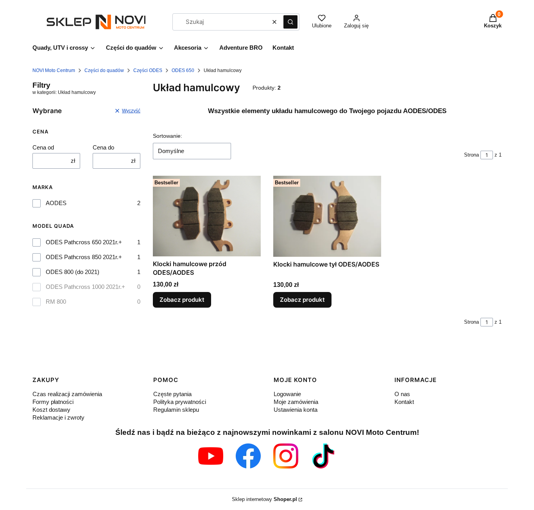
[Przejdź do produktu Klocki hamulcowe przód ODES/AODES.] (207, 216)
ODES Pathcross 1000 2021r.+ (85, 286)
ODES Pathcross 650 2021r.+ (84, 242)
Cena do (103, 147)
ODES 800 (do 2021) (72, 272)
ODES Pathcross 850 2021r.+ (84, 257)
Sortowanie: (167, 136)
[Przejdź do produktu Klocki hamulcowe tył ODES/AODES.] (327, 216)
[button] (290, 22)
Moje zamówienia (296, 401)
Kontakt (404, 401)
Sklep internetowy (264, 499)
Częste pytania (172, 394)
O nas (402, 394)
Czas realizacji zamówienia (67, 394)
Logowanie (287, 394)
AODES (56, 203)
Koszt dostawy (51, 409)
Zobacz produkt (181, 299)
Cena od (43, 147)
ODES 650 (183, 70)
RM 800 (56, 301)
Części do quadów (104, 70)
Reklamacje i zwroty (58, 417)
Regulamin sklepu (176, 409)
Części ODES (147, 70)
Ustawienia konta (295, 409)
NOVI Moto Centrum (53, 70)
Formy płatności (52, 401)
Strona (471, 155)
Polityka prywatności (179, 401)
